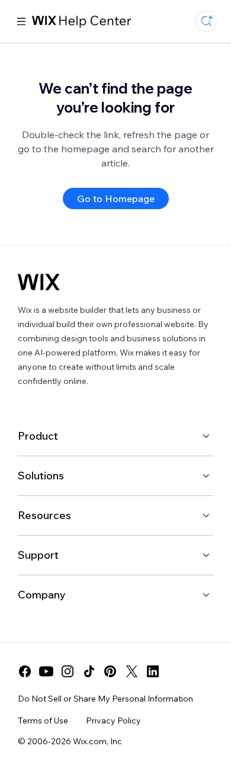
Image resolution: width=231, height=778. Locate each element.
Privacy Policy (113, 720)
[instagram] (67, 671)
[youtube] (46, 671)
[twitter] (131, 671)
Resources (44, 515)
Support (38, 555)
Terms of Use (43, 720)
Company (42, 594)
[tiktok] (89, 671)
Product (38, 436)
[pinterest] (110, 671)
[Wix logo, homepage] (39, 282)
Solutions (41, 475)
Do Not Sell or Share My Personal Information (105, 698)
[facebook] (25, 671)
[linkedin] (153, 671)
